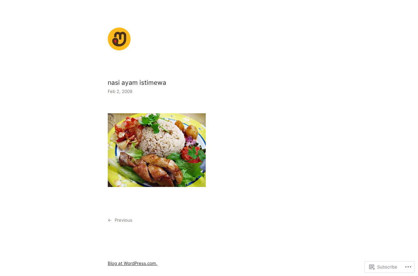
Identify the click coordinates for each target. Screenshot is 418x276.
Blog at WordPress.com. (132, 263)
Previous (123, 220)
